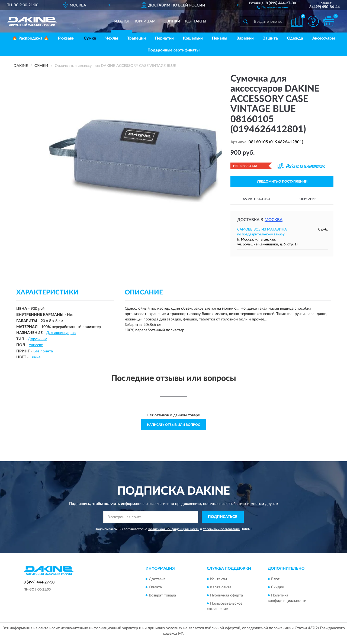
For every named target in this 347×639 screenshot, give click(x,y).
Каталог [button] (121, 21)
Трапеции (136, 38)
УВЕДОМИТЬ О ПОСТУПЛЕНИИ (282, 181)
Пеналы (219, 38)
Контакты (195, 21)
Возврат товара (162, 595)
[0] (329, 21)
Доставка (157, 579)
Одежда (295, 38)
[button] (272, 7)
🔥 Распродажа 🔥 (30, 38)
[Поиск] (245, 21)
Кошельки (193, 38)
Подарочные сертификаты (173, 50)
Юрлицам (145, 21)
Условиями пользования (221, 529)
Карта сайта (220, 587)
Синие (35, 357)
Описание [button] (308, 198)
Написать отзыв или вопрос (173, 424)
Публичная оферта (226, 595)
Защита (270, 38)
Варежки (245, 38)
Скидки (277, 587)
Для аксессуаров (61, 333)
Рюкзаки (66, 38)
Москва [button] (273, 220)
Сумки (90, 38)
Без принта (43, 351)
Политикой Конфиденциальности (173, 529)
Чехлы (111, 38)
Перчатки (164, 38)
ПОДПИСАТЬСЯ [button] (222, 517)
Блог (275, 579)
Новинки (170, 21)
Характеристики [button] (256, 198)
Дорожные (37, 339)
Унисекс (36, 345)
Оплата (155, 587)
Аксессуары (323, 38)
